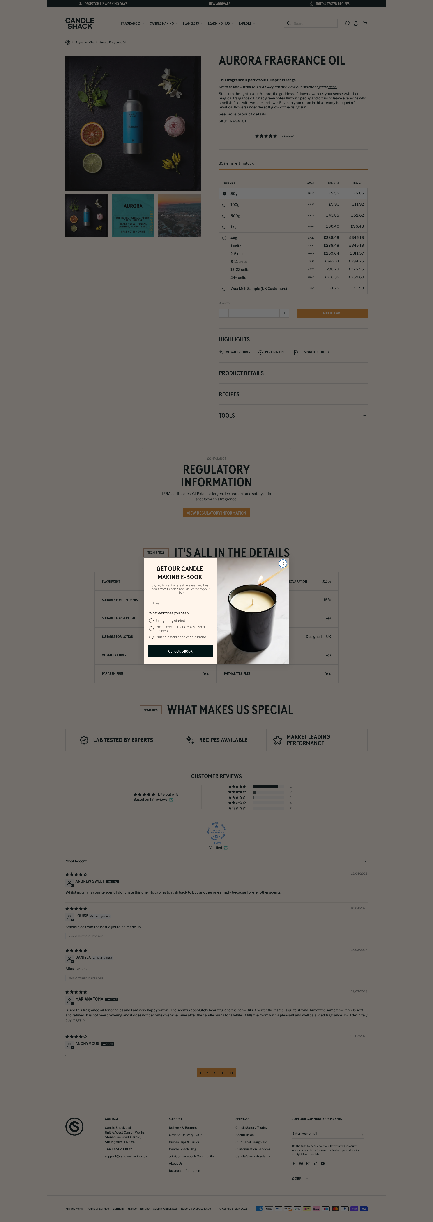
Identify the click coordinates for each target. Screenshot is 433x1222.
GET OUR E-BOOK (180, 651)
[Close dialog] (283, 563)
